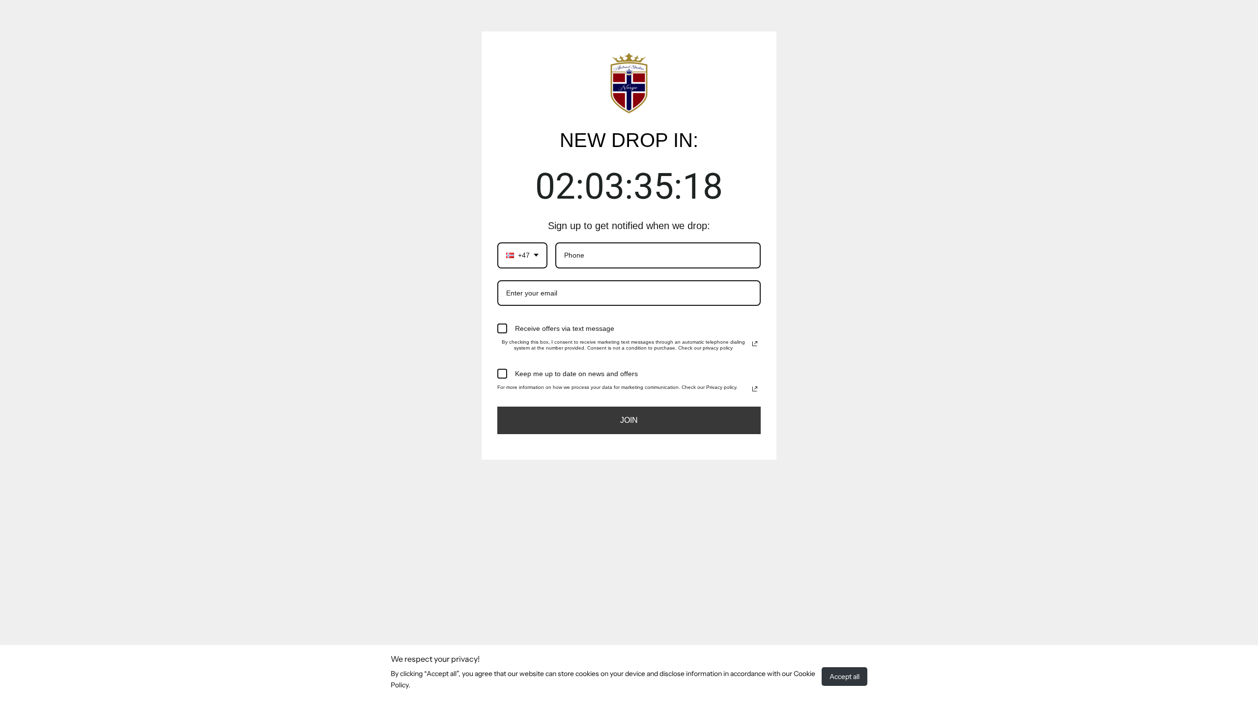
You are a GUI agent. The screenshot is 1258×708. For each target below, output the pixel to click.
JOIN (629, 420)
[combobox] (522, 255)
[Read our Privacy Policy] (755, 344)
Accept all (844, 676)
